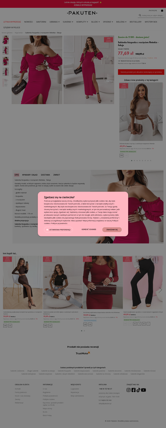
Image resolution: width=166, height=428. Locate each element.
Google (87, 215)
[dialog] (83, 214)
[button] (58, 229)
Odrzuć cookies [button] (89, 229)
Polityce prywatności (59, 223)
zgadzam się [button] (112, 229)
